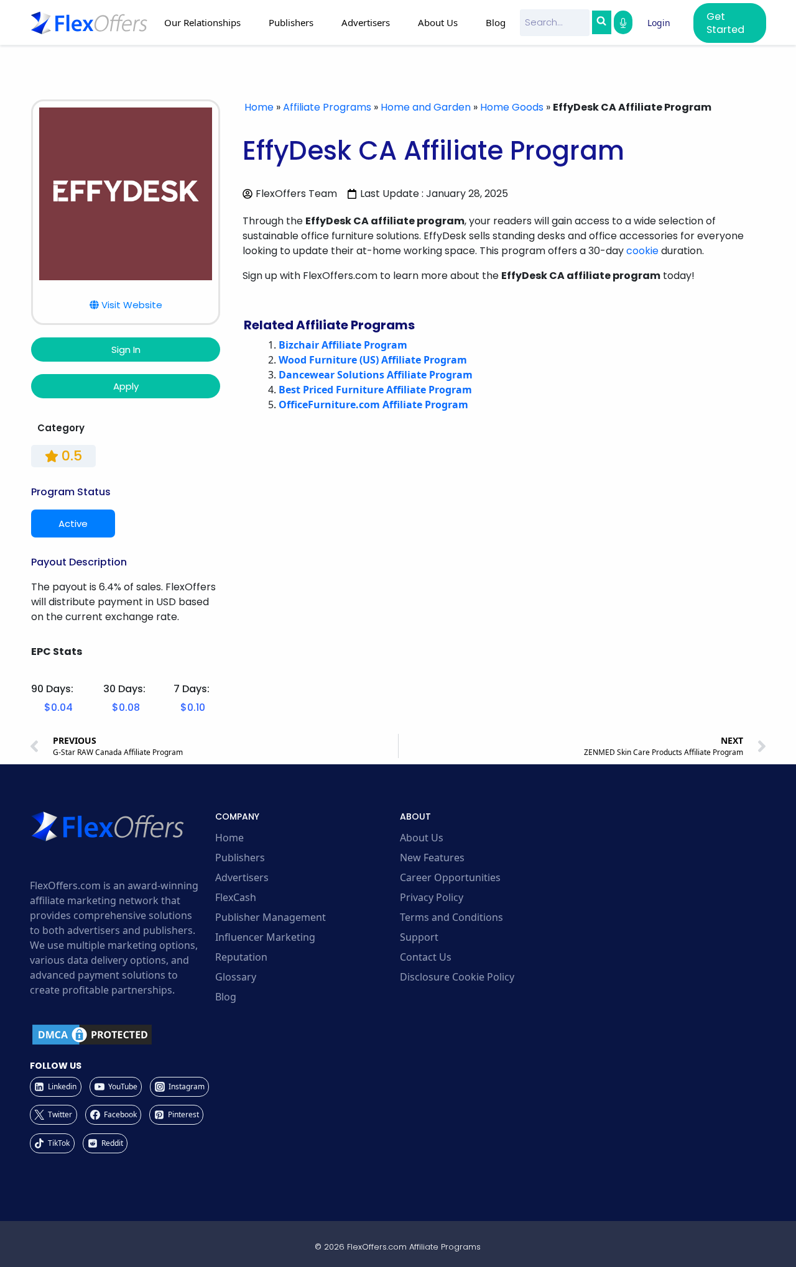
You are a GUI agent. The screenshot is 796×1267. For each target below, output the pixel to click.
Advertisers (242, 877)
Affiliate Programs (327, 107)
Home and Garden (426, 107)
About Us (421, 837)
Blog (496, 22)
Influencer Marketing (265, 937)
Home (259, 107)
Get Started (725, 23)
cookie (642, 251)
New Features (432, 857)
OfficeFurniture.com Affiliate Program (373, 404)
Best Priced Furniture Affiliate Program (375, 389)
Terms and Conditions (451, 917)
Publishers (240, 857)
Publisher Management (270, 917)
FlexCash (235, 897)
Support (419, 937)
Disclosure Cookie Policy (457, 977)
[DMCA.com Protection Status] (120, 1034)
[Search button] (601, 22)
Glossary (235, 977)
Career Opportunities (450, 877)
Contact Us (425, 957)
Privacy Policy (431, 897)
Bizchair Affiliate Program (343, 345)
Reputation (241, 957)
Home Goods (512, 107)
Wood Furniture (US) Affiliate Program (373, 360)
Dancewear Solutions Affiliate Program (376, 375)
